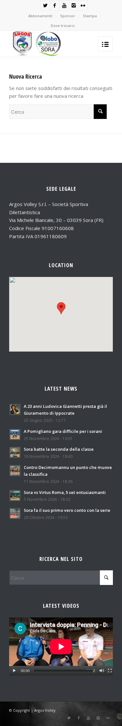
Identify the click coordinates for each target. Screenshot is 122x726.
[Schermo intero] (109, 670)
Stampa (90, 15)
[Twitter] (45, 5)
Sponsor (67, 15)
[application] (61, 646)
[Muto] (101, 670)
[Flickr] (83, 5)
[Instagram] (73, 5)
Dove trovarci (63, 25)
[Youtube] (64, 5)
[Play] (14, 670)
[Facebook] (54, 5)
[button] (61, 308)
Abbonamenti (40, 15)
